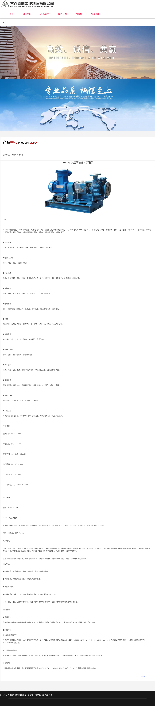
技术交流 (62, 14)
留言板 (79, 14)
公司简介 (27, 14)
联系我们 (95, 14)
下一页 (142, 676)
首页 (11, 14)
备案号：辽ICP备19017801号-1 (40, 695)
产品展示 (44, 14)
